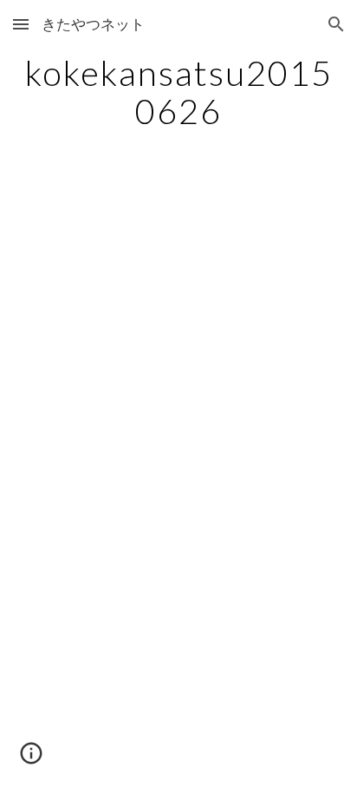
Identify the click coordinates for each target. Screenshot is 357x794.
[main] (178, 92)
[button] (21, 24)
